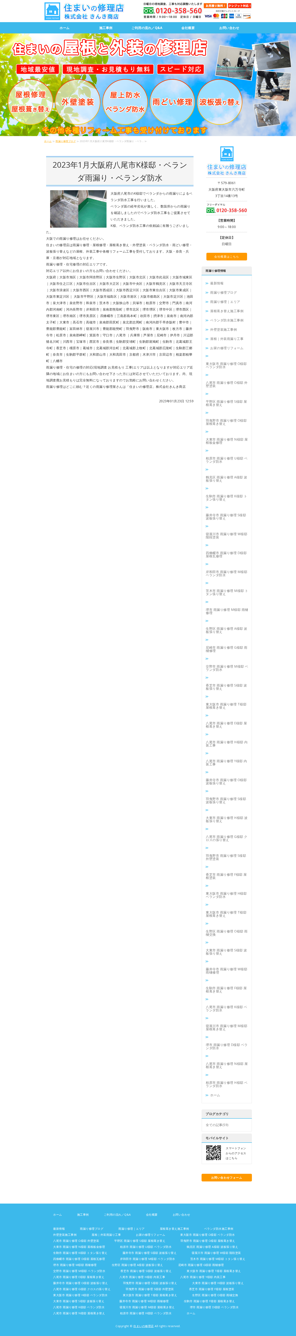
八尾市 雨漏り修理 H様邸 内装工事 (227, 743)
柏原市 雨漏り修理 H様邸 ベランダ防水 (227, 1084)
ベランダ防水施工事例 (226, 320)
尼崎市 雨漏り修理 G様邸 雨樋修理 (226, 649)
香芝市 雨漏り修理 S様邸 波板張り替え (226, 687)
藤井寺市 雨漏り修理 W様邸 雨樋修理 (226, 971)
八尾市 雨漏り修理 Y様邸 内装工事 (226, 762)
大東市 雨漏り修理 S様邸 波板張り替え (226, 952)
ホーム (65, 28)
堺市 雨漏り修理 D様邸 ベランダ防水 (227, 1046)
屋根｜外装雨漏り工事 (226, 339)
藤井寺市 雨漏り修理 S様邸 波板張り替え (226, 516)
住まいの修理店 (143, 1326)
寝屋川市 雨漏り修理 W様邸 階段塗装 (226, 535)
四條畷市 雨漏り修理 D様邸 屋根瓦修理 (226, 554)
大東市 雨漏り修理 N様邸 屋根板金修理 (227, 441)
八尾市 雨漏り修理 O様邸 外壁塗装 (227, 384)
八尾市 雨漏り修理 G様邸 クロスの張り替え (226, 838)
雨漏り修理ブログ (66, 141)
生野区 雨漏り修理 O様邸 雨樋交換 (227, 933)
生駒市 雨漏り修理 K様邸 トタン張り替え (226, 498)
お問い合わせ (229, 28)
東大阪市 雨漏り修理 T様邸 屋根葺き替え (226, 706)
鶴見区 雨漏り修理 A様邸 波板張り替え (226, 479)
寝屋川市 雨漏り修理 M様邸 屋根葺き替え (226, 1027)
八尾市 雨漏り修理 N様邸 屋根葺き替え (227, 1065)
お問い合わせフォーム (226, 1177)
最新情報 (217, 283)
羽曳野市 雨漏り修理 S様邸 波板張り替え (226, 800)
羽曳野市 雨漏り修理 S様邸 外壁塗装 (226, 857)
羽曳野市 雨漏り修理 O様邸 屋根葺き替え (226, 422)
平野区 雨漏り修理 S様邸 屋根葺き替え (226, 403)
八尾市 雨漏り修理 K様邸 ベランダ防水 (226, 1008)
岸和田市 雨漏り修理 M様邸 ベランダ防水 (226, 573)
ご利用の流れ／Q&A (146, 28)
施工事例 (106, 28)
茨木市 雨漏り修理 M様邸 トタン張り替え (227, 592)
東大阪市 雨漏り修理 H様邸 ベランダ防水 (226, 895)
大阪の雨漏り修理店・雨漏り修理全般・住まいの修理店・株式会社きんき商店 (84, 11)
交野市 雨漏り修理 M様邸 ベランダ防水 (227, 668)
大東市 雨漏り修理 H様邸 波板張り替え (227, 819)
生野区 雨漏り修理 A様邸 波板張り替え (226, 630)
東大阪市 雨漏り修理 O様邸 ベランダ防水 (226, 365)
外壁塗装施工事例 (223, 329)
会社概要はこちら (226, 256)
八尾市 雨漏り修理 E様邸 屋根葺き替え (226, 725)
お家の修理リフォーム (226, 348)
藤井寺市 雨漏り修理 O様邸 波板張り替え (226, 781)
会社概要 (188, 28)
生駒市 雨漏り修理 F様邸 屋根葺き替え (226, 989)
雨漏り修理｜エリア (225, 301)
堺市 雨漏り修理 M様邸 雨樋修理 (227, 611)
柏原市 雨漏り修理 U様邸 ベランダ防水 (227, 460)
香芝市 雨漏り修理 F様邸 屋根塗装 (226, 876)
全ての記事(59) (217, 1124)
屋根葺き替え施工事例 (226, 311)
